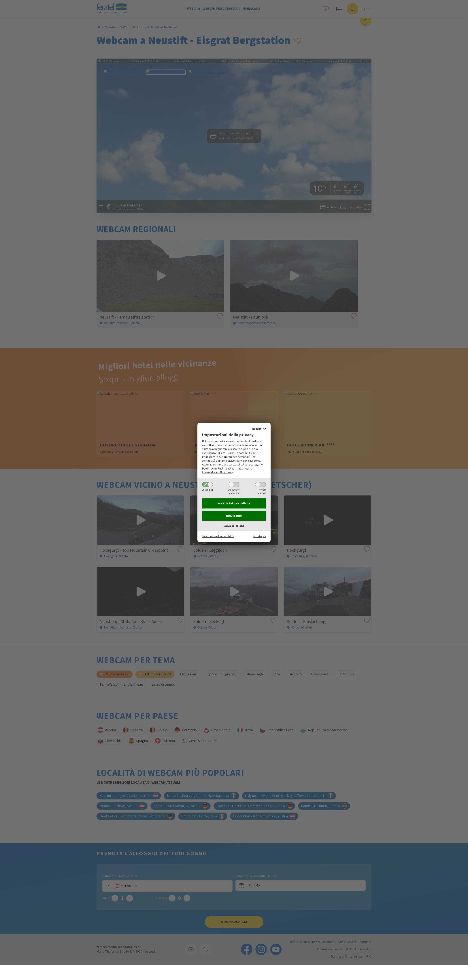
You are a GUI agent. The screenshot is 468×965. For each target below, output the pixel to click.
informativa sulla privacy (217, 472)
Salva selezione (234, 526)
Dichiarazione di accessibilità (218, 536)
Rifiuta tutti (234, 516)
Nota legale (259, 536)
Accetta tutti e (234, 503)
